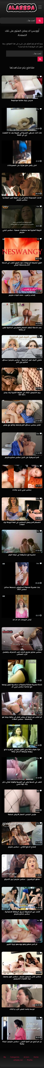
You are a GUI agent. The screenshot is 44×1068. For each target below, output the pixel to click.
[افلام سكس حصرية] (22, 8)
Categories (14, 1057)
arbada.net (18, 1060)
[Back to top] (36, 1060)
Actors (26, 1057)
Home (36, 1057)
